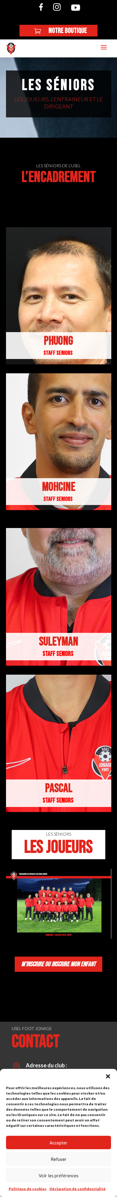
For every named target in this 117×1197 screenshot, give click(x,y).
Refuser (59, 1159)
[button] (108, 1076)
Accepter (59, 1142)
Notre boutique (68, 30)
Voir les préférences (59, 1175)
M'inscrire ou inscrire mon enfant (58, 964)
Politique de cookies (27, 1189)
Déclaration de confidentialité (78, 1189)
